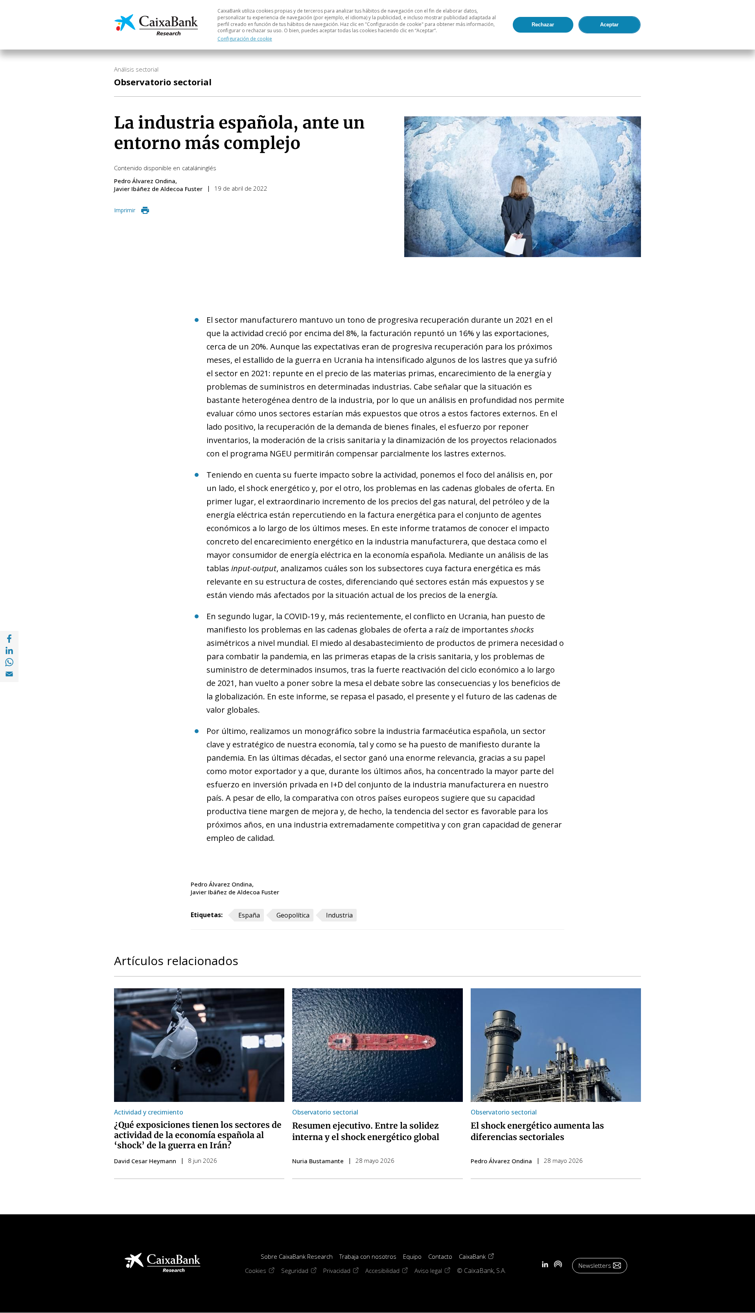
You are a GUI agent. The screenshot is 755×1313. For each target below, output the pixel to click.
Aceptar (609, 25)
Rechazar (543, 25)
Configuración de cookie (244, 38)
